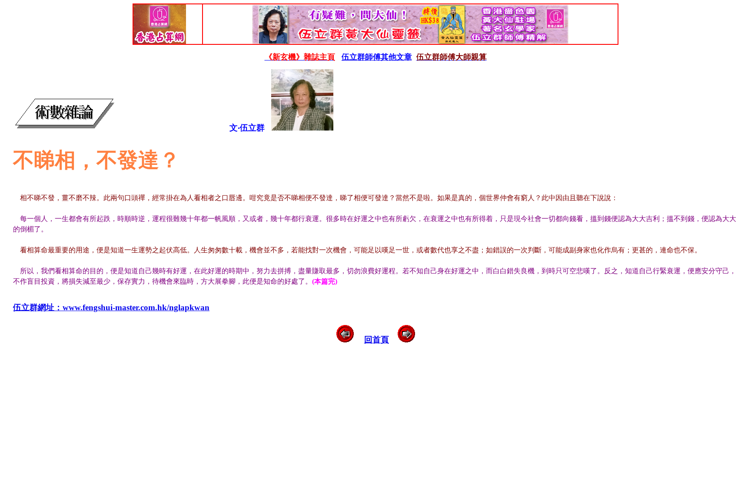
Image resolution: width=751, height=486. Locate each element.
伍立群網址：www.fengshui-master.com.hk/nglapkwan (111, 307)
